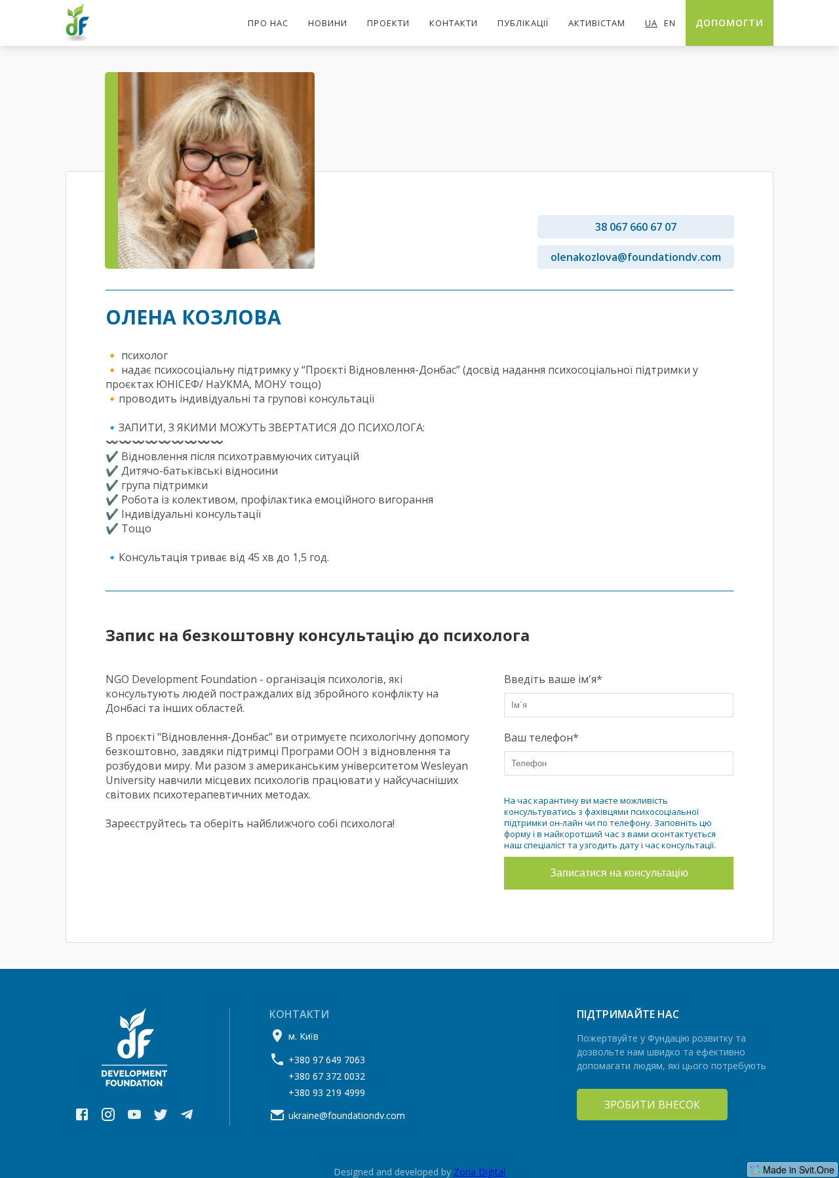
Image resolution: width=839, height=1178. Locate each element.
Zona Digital (479, 1172)
